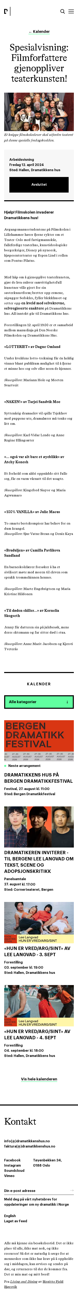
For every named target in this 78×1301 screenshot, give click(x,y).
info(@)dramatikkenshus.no (27, 1141)
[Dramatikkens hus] (20, 11)
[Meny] (71, 11)
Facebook (12, 1160)
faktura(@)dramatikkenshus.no (29, 1146)
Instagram (12, 1165)
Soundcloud (14, 1170)
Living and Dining (23, 1282)
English (10, 1216)
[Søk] (62, 11)
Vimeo (9, 1176)
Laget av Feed (15, 1221)
